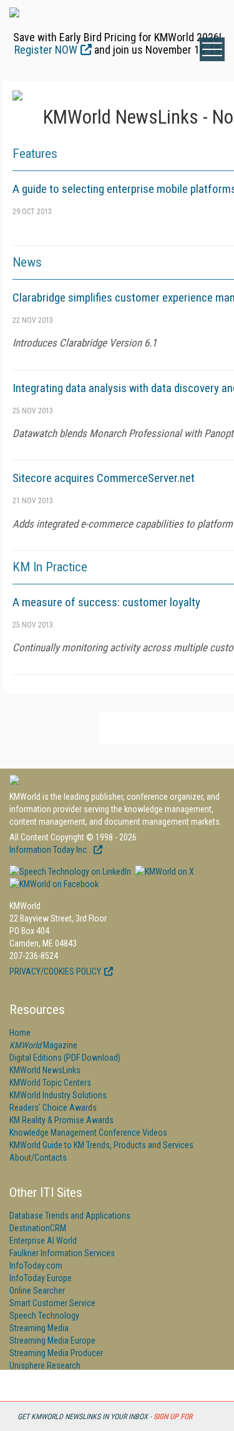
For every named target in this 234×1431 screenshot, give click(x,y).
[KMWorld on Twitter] (163, 872)
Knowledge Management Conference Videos (88, 1133)
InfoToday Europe (40, 1278)
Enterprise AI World (43, 1241)
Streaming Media (39, 1328)
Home (20, 1033)
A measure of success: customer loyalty (106, 602)
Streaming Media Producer (56, 1353)
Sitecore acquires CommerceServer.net (103, 478)
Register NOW (45, 49)
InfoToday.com (35, 1266)
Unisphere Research (44, 1365)
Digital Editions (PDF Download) (64, 1058)
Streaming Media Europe (52, 1340)
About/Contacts (38, 1158)
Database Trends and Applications (69, 1216)
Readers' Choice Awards (53, 1108)
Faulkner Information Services (62, 1253)
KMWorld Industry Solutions (58, 1095)
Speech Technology (44, 1315)
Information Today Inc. (49, 850)
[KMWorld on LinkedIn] (70, 872)
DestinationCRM (37, 1228)
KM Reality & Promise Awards (61, 1120)
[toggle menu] (212, 49)
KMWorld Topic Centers (50, 1083)
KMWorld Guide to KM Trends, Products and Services (101, 1145)
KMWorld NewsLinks (44, 1070)
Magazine (43, 1045)
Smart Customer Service (52, 1303)
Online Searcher (37, 1291)
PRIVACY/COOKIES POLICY (55, 971)
